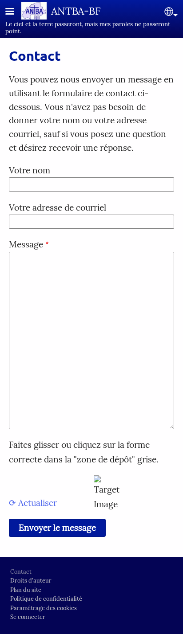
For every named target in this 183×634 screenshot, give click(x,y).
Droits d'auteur (31, 580)
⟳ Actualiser (33, 502)
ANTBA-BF (76, 10)
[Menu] (15, 12)
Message (26, 244)
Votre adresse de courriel (57, 207)
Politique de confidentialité (46, 599)
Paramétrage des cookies (43, 608)
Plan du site (25, 590)
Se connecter (27, 617)
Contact (21, 571)
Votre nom (29, 170)
